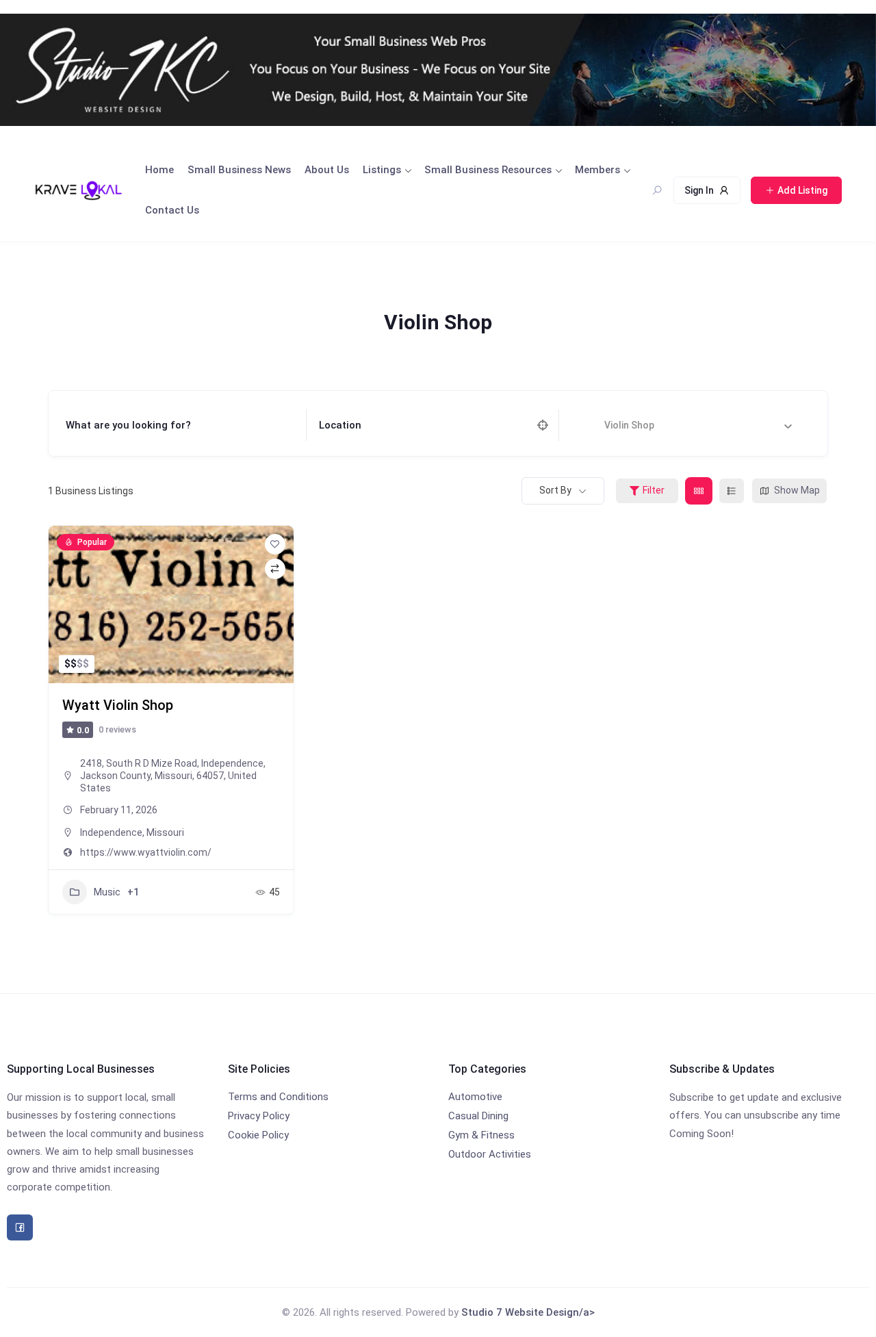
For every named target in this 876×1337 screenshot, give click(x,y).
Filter (654, 490)
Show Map (797, 490)
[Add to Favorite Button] (275, 544)
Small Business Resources (488, 170)
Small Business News (239, 170)
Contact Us (172, 210)
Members (597, 170)
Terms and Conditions (278, 1097)
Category (593, 425)
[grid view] (698, 491)
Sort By (555, 490)
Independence (111, 832)
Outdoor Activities (489, 1154)
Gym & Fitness (481, 1135)
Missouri (165, 832)
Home (159, 170)
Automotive (475, 1097)
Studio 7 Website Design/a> (528, 1312)
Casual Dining (478, 1116)
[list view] (731, 491)
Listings (382, 170)
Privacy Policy (258, 1116)
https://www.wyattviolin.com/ (145, 852)
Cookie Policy (258, 1135)
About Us (327, 170)
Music (107, 892)
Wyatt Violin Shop (117, 705)
